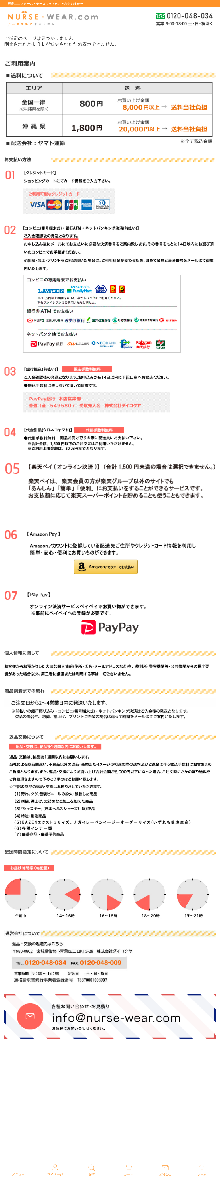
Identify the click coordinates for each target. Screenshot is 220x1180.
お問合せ (165, 1174)
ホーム (202, 1174)
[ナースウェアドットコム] (52, 18)
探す (92, 1174)
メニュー (18, 1174)
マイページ (55, 1174)
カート (128, 1174)
